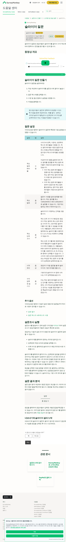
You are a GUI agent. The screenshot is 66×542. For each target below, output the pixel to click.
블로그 (4, 510)
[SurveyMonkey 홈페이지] (11, 3)
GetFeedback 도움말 (39, 506)
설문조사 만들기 (37, 18)
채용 (4, 508)
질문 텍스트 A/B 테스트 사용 (38, 315)
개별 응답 (40, 413)
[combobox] (7, 497)
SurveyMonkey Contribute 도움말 (43, 512)
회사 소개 (5, 506)
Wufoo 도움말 (38, 514)
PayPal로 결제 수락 (45, 478)
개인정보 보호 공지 (15, 527)
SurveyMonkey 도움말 (40, 504)
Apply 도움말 (37, 516)
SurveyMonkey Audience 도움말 (42, 510)
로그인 (43, 2)
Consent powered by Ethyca (55, 539)
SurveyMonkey (6, 504)
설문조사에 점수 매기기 (36, 464)
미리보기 (56, 325)
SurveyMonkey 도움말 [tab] (9, 12)
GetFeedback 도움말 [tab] (33, 12)
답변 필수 (31, 312)
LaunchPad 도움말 (39, 508)
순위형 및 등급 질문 (50, 18)
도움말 (27, 18)
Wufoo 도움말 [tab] (21, 12)
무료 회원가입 (53, 2)
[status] (45, 36)
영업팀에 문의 (36, 2)
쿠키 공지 (23, 527)
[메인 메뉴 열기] (61, 2)
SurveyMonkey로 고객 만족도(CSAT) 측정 (54, 465)
